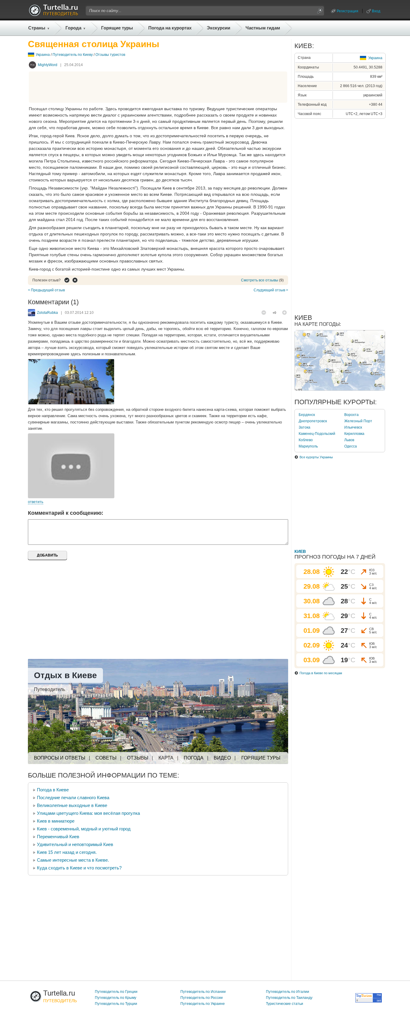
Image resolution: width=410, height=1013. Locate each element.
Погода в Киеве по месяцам (321, 673)
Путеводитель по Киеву (73, 55)
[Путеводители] (53, 14)
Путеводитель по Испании (203, 992)
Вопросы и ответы (59, 757)
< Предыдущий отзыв (46, 290)
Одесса (350, 446)
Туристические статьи (284, 1004)
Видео (222, 757)
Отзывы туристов (110, 55)
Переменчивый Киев (58, 836)
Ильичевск (353, 427)
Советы (105, 757)
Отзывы (137, 757)
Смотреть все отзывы (259, 280)
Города (73, 27)
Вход (376, 11)
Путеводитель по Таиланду (289, 998)
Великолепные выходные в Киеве (72, 805)
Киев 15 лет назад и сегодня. (67, 852)
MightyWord (47, 65)
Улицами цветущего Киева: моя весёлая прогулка (88, 813)
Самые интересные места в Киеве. (73, 860)
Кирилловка (354, 434)
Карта (165, 757)
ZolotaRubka (47, 313)
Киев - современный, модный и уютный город (84, 828)
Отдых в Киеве (65, 675)
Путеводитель (49, 689)
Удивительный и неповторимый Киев (75, 844)
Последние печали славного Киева (73, 797)
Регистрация (347, 11)
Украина (43, 55)
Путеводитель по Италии (287, 992)
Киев (300, 551)
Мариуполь (308, 446)
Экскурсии (218, 27)
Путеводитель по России (201, 998)
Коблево (306, 440)
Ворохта (351, 415)
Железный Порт (358, 421)
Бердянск (307, 415)
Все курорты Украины (316, 457)
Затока (304, 427)
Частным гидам (263, 27)
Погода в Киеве (53, 789)
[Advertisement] (158, 87)
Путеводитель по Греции (116, 992)
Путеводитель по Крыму (115, 998)
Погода (193, 757)
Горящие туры (117, 27)
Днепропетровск (313, 421)
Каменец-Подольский (317, 434)
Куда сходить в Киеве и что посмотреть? (79, 867)
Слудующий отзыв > (271, 290)
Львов (349, 440)
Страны (36, 27)
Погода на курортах (169, 27)
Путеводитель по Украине (202, 1004)
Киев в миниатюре (55, 820)
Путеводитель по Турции (116, 1004)
